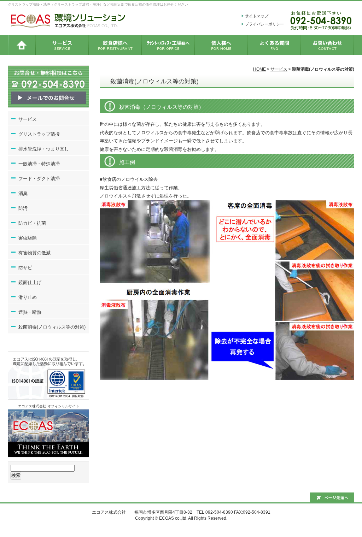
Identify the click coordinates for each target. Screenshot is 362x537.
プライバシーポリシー (264, 24)
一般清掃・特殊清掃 (39, 163)
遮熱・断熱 (29, 312)
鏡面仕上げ (29, 282)
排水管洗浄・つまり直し (43, 149)
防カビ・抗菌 (32, 223)
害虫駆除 (27, 238)
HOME (259, 69)
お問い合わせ (327, 45)
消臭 (23, 193)
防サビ (25, 267)
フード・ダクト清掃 (39, 178)
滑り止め (27, 297)
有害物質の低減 (34, 252)
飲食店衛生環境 (115, 45)
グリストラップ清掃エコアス (22, 45)
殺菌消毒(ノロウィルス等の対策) (52, 327)
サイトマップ (256, 16)
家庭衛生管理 (221, 45)
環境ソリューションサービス (62, 45)
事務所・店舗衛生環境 (168, 45)
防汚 (23, 208)
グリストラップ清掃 (39, 134)
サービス (278, 69)
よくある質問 (274, 45)
